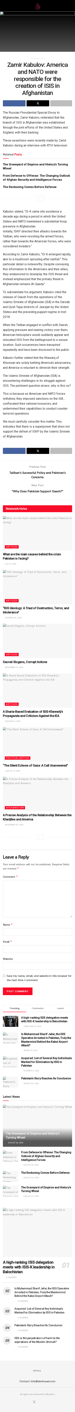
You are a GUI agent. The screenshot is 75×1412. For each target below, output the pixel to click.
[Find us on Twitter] (34, 1402)
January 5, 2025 (12, 721)
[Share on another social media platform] (61, 103)
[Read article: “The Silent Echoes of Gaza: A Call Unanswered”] (37, 744)
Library (37, 1370)
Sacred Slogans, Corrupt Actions (25, 662)
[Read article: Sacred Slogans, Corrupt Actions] (37, 641)
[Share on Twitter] (38, 103)
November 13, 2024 (13, 667)
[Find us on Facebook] (29, 1402)
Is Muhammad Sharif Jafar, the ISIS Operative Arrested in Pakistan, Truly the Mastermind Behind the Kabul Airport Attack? (41, 1292)
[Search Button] (70, 5)
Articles (12, 546)
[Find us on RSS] (43, 1402)
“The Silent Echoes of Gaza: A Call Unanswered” (35, 765)
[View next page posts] (41, 198)
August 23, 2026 (31, 1177)
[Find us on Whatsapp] (39, 1402)
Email (7, 941)
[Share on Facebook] (14, 103)
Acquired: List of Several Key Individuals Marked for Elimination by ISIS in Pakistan (46, 1062)
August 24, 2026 (15, 1142)
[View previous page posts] (34, 198)
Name (8, 924)
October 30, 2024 (12, 617)
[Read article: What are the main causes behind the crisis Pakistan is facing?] (37, 533)
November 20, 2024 (13, 824)
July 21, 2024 (10, 564)
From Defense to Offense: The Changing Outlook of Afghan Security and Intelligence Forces (46, 1156)
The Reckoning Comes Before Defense (30, 187)
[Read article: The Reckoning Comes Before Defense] (10, 1176)
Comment (10, 876)
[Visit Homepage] (37, 6)
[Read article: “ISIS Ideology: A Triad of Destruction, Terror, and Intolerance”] (37, 587)
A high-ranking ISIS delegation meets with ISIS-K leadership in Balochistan (29, 1267)
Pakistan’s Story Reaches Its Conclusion (46, 1078)
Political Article (17, 758)
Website (8, 959)
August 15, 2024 (12, 771)
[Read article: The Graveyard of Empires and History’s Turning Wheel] (10, 1191)
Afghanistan (15, 807)
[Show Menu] (4, 5)
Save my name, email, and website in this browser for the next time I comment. (39, 978)
